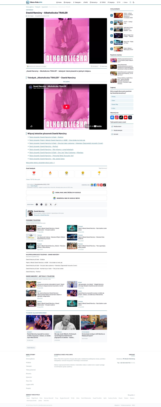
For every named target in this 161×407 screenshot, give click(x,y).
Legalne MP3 (30, 384)
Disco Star (29, 381)
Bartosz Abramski (48, 398)
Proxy (56, 398)
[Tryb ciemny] (133, 2)
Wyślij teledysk (118, 130)
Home (59, 2)
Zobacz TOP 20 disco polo (33, 179)
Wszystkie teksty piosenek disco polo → (40, 163)
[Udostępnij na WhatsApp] (46, 204)
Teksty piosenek (31, 370)
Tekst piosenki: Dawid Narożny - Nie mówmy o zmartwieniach (51, 149)
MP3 (86, 2)
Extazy (113, 96)
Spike (105, 398)
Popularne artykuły (116, 55)
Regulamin (117, 405)
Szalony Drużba (112, 398)
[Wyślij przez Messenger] (41, 204)
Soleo (77, 398)
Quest (28, 398)
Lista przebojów (115, 9)
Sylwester (29, 377)
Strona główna (30, 7)
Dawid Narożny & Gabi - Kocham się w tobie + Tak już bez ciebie (44, 268)
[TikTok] (104, 185)
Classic (120, 398)
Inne (126, 2)
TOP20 (103, 2)
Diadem (126, 398)
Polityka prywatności (126, 405)
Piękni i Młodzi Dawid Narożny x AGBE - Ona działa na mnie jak (44, 262)
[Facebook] (95, 185)
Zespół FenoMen (97, 398)
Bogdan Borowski (64, 398)
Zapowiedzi (45, 7)
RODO (133, 405)
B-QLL (113, 108)
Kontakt (116, 134)
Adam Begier (30, 16)
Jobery (40, 400)
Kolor (41, 398)
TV (119, 2)
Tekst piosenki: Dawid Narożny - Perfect (43, 146)
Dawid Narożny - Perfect (33, 271)
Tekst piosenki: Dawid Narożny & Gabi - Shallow (46, 137)
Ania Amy (46, 400)
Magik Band (35, 398)
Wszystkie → (131, 395)
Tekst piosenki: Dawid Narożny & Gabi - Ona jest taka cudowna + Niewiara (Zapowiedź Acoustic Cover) (66, 143)
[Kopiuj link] (55, 204)
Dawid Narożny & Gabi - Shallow (35, 259)
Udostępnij (95, 66)
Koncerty (95, 2)
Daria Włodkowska (86, 398)
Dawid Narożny (31, 347)
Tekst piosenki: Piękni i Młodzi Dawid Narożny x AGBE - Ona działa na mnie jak (57, 140)
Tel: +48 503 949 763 (126, 363)
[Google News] (92, 185)
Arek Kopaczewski (31, 400)
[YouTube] (101, 185)
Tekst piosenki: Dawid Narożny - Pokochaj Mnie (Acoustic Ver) (51, 156)
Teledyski (78, 2)
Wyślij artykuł (117, 126)
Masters (132, 398)
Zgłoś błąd (104, 66)
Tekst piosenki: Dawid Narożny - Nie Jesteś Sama (46, 159)
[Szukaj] (130, 2)
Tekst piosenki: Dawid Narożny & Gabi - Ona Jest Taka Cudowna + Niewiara (56, 153)
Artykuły (68, 2)
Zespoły (112, 2)
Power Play (115, 104)
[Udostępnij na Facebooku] (37, 204)
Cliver (113, 100)
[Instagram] (98, 185)
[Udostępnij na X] (51, 204)
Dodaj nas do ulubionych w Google (37, 66)
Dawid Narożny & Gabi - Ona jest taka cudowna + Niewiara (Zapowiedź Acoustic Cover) (51, 265)
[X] (130, 117)
